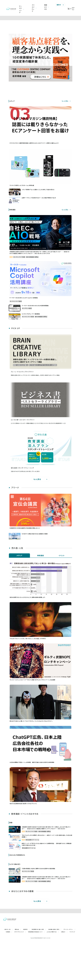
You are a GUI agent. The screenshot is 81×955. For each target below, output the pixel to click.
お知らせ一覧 (8, 929)
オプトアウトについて (20, 932)
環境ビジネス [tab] (45, 7)
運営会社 (18, 929)
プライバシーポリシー (69, 929)
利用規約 (9, 932)
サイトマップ (72, 932)
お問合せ (64, 932)
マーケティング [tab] (20, 9)
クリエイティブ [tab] (33, 8)
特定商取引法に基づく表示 (39, 929)
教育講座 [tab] (40, 555)
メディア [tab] (19, 555)
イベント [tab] (62, 555)
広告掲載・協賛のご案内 (54, 929)
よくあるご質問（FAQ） (53, 932)
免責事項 (26, 929)
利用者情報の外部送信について (36, 932)
